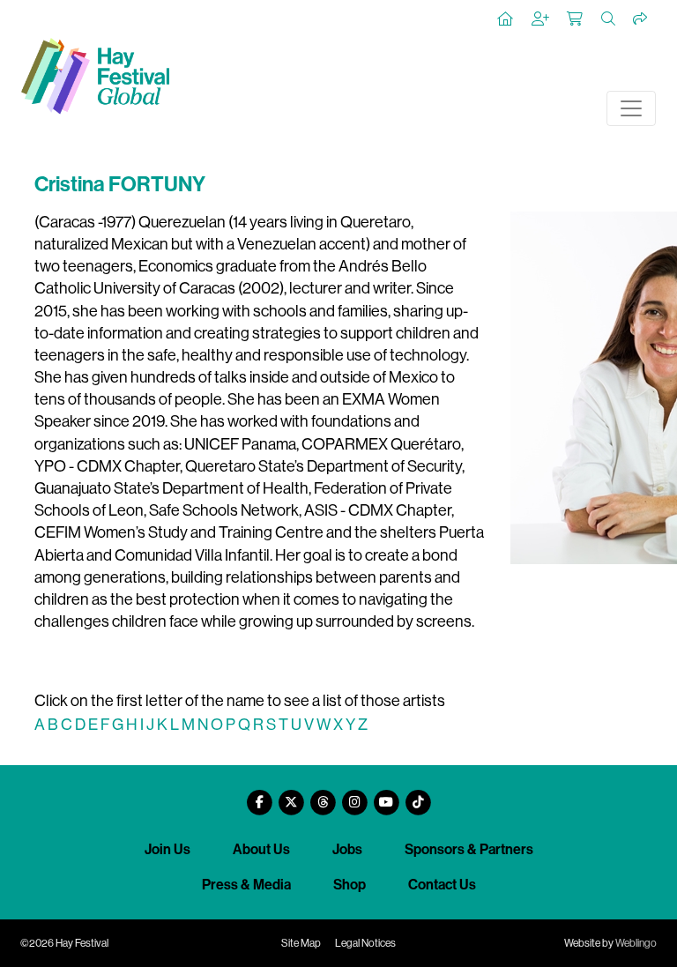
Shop (349, 884)
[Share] (641, 19)
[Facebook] (259, 795)
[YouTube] (386, 795)
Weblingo (636, 943)
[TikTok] (418, 795)
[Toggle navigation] (631, 108)
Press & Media (246, 884)
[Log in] (541, 19)
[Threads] (322, 795)
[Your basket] (575, 19)
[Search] (609, 19)
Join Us (167, 849)
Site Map (301, 943)
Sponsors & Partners (469, 849)
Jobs (347, 849)
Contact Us (442, 884)
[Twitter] (291, 795)
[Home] (506, 19)
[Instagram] (354, 795)
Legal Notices (365, 943)
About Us (261, 849)
